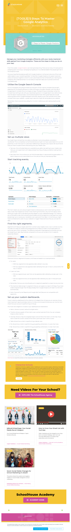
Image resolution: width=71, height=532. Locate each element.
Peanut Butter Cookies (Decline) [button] (56, 528)
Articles (19, 378)
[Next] (61, 510)
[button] (35, 395)
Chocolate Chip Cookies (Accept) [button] (40, 528)
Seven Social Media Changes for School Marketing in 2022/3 (19, 472)
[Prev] (21, 510)
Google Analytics (22, 68)
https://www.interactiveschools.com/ (36, 375)
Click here (10, 358)
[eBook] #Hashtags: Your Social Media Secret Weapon (19, 429)
